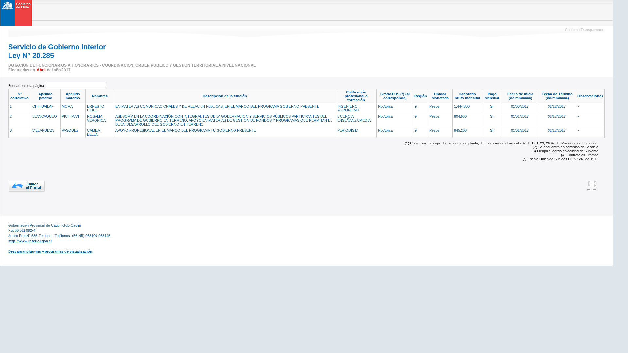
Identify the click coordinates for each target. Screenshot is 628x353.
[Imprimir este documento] (592, 190)
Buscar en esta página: (27, 86)
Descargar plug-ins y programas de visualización (50, 251)
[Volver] (26, 186)
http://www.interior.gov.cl (30, 241)
